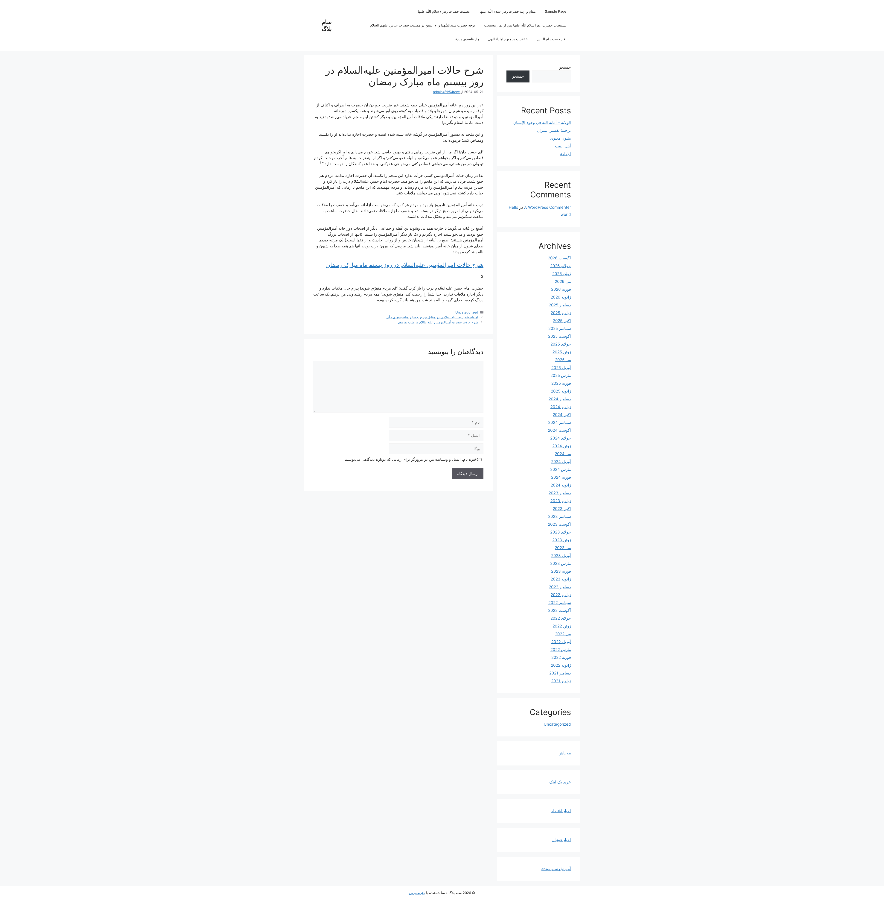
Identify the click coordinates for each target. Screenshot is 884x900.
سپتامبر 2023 (559, 516)
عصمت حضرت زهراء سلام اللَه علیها (444, 11)
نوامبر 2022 (561, 594)
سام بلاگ (327, 25)
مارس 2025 (560, 375)
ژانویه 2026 (561, 297)
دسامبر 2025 (560, 305)
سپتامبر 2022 (559, 602)
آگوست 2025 (559, 336)
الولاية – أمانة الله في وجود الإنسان (542, 122)
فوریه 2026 (561, 289)
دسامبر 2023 (560, 493)
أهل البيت (563, 146)
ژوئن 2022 (561, 626)
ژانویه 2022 (561, 665)
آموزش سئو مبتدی (556, 868)
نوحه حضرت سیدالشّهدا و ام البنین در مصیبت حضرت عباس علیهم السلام (422, 25)
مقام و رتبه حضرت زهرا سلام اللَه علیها (508, 11)
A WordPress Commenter (547, 207)
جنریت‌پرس (417, 893)
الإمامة (565, 154)
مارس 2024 (560, 469)
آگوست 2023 (559, 524)
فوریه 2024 (561, 477)
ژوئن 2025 (561, 352)
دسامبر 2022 (560, 587)
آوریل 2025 (561, 367)
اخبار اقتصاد (561, 811)
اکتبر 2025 (562, 320)
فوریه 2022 (561, 657)
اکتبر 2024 (562, 414)
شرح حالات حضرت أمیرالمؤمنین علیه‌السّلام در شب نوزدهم (438, 322)
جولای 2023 (560, 532)
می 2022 (563, 634)
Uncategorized (466, 312)
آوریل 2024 (561, 461)
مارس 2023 (560, 563)
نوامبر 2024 (560, 407)
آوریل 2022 (561, 641)
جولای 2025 (560, 344)
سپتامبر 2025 (559, 328)
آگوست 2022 (559, 610)
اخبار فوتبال (561, 840)
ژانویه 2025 (561, 391)
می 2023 (563, 547)
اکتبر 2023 (562, 508)
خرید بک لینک (560, 782)
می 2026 (563, 281)
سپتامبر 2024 (559, 422)
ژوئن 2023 (561, 540)
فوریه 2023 (561, 571)
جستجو (565, 67)
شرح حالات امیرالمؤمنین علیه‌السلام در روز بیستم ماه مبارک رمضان (404, 264)
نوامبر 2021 (561, 681)
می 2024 (563, 453)
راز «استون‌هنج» (467, 39)
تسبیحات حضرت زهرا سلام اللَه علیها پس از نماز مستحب (525, 25)
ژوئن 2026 (561, 273)
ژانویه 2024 (561, 485)
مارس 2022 (560, 649)
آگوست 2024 (559, 430)
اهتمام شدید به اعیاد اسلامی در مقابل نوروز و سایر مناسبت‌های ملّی (432, 317)
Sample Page (555, 11)
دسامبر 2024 (560, 399)
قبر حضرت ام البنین (551, 39)
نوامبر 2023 (560, 500)
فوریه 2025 (561, 383)
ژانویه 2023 (561, 579)
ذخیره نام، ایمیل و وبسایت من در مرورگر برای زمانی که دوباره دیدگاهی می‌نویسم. (411, 459)
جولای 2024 (560, 438)
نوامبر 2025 (561, 313)
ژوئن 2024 (561, 446)
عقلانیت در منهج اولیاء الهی (508, 39)
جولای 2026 (560, 266)
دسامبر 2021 (560, 673)
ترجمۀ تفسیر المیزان (554, 130)
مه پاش (564, 753)
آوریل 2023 (561, 555)
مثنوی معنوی (560, 138)
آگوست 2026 (559, 258)
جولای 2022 (560, 618)
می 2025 (563, 360)
